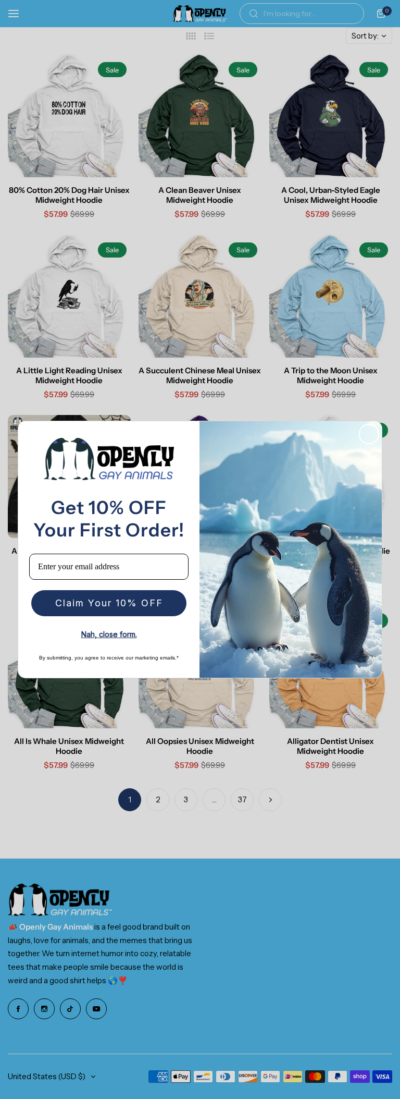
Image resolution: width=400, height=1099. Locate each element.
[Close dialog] (369, 434)
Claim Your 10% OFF (109, 602)
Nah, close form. (109, 634)
